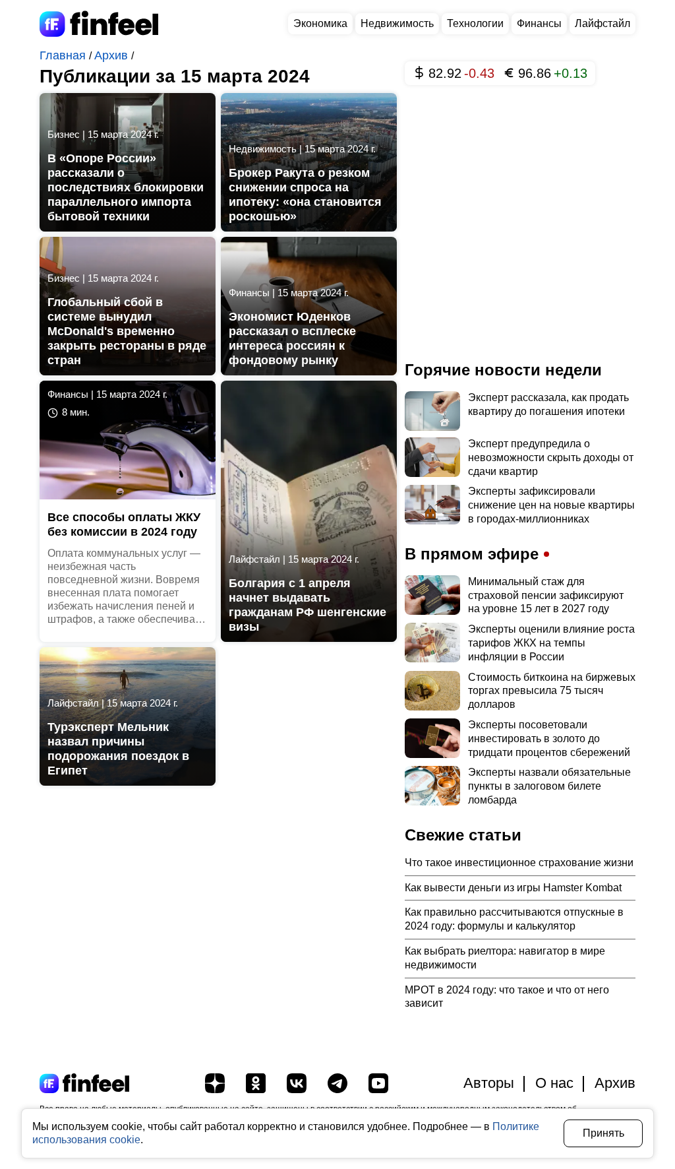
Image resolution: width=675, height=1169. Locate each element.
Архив (112, 55)
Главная (64, 55)
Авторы (488, 1083)
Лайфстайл (602, 23)
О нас (554, 1083)
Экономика (320, 23)
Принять (603, 1133)
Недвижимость (397, 23)
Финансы (539, 23)
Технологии (475, 23)
